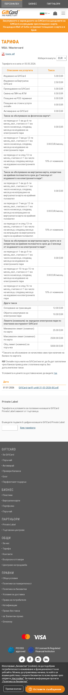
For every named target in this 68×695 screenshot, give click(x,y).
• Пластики (6, 495)
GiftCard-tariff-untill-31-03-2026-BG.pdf (39, 387)
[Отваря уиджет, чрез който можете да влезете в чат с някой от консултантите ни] (45, 689)
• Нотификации (9, 605)
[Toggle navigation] (63, 13)
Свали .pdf (10, 54)
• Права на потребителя (13, 600)
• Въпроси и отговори (12, 559)
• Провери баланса (11, 471)
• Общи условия (9, 578)
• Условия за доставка (13, 594)
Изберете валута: (47, 58)
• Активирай (7, 465)
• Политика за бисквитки (14, 589)
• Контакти (6, 554)
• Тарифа (6, 548)
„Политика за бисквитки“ (15, 681)
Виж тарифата (27, 428)
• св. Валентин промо (12, 616)
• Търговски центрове (13, 530)
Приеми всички (13, 689)
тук (55, 373)
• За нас (5, 543)
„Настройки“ (17, 678)
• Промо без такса (10, 611)
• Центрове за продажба (14, 565)
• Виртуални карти (10, 500)
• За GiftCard (7, 454)
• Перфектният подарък (13, 482)
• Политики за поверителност (16, 583)
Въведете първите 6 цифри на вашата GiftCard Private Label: (33, 422)
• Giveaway (6, 621)
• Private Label (8, 524)
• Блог (4, 476)
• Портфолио (7, 506)
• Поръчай (6, 460)
